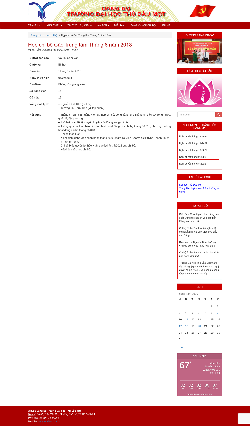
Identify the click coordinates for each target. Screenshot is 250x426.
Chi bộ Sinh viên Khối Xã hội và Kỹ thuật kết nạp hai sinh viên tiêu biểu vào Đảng (198, 231)
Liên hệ (165, 25)
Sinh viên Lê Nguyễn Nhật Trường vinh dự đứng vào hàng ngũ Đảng (197, 243)
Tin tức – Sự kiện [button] (78, 25)
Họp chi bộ (200, 206)
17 (180, 326)
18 (186, 326)
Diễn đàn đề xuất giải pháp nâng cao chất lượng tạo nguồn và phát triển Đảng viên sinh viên (199, 217)
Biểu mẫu (120, 25)
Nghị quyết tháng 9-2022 (192, 156)
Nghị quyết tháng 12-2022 (193, 136)
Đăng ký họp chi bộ (143, 25)
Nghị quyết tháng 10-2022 (193, 150)
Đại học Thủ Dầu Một (190, 184)
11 (186, 319)
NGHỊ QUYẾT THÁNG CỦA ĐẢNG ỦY (199, 126)
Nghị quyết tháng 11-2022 (193, 143)
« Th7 (180, 347)
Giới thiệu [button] (53, 25)
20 (199, 326)
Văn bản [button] (102, 25)
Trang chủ (35, 25)
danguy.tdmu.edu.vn (49, 421)
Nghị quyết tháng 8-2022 (192, 163)
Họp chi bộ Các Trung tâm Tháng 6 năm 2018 (80, 44)
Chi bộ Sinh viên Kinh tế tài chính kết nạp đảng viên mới (199, 254)
